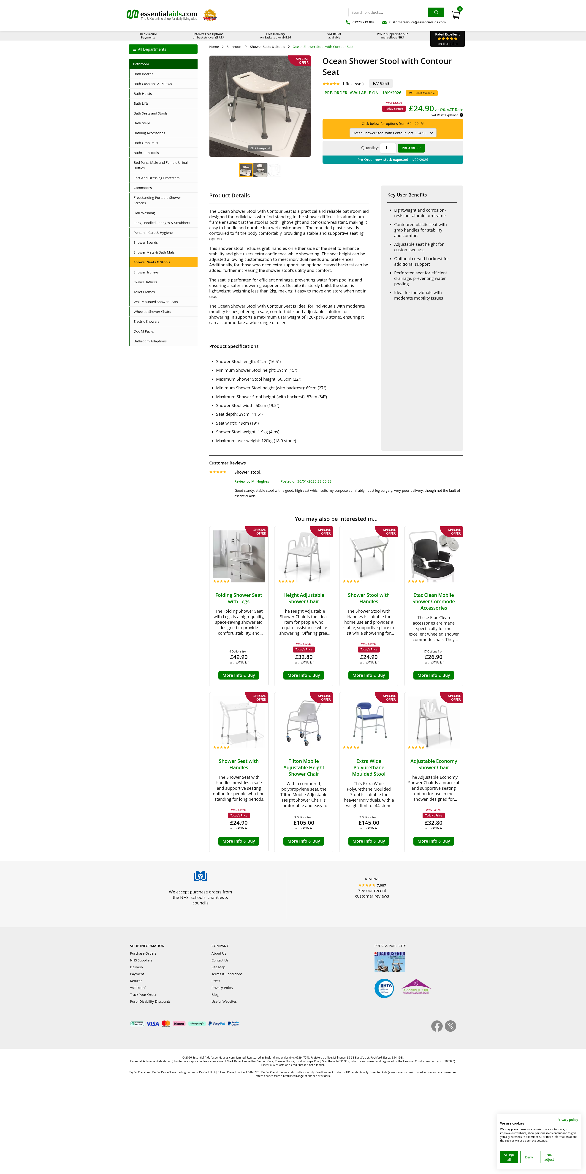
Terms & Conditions (227, 974)
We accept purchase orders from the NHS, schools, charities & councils (200, 897)
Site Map (218, 967)
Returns (136, 980)
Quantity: (370, 147)
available (334, 35)
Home (214, 46)
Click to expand (260, 148)
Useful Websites (224, 1001)
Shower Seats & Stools (267, 46)
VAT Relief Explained (444, 115)
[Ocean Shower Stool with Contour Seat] (246, 170)
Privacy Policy (222, 987)
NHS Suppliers (141, 960)
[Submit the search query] (436, 12)
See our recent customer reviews (372, 893)
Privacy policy (567, 1119)
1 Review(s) (353, 83)
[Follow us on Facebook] (438, 1030)
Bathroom (234, 46)
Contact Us (220, 960)
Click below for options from (390, 123)
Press (216, 980)
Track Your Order (143, 994)
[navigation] (163, 49)
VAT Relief (137, 987)
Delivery (136, 967)
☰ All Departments (149, 49)
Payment (137, 974)
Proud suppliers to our (392, 35)
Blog (215, 994)
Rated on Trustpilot (447, 39)
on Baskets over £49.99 (275, 35)
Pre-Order (411, 147)
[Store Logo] (161, 15)
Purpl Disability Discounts (150, 1001)
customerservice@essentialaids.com (417, 22)
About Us (219, 953)
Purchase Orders (143, 953)
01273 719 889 (363, 22)
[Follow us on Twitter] (450, 1030)
